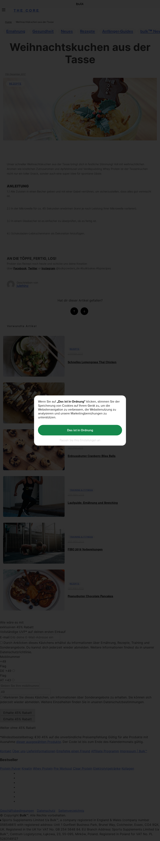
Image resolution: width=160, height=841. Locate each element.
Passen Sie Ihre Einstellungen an (80, 440)
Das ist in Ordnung (80, 430)
